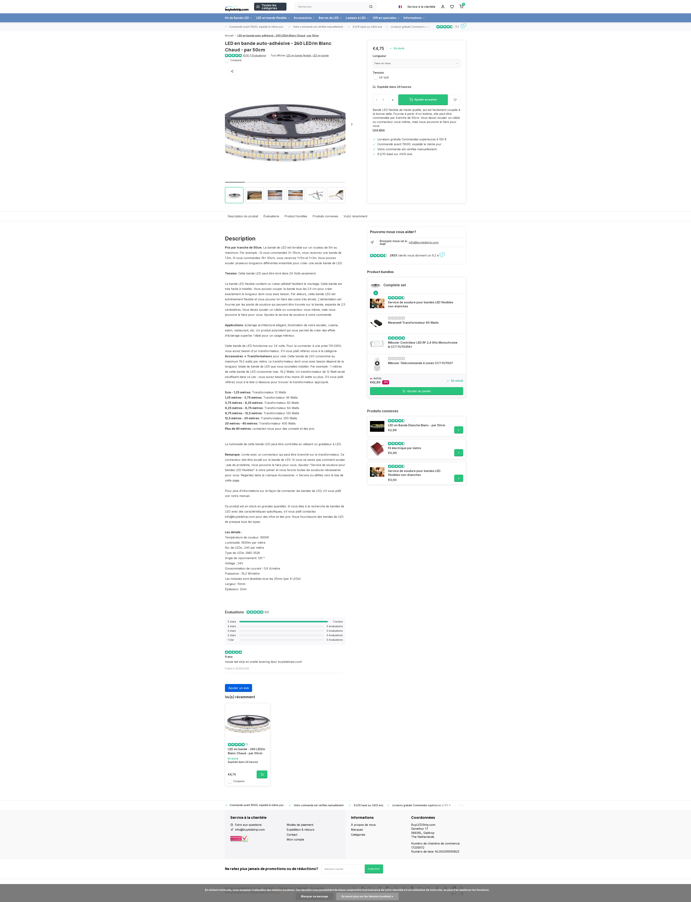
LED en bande (321, 55)
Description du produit (243, 216)
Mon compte (295, 839)
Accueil (229, 35)
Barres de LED (329, 18)
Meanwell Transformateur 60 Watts (413, 322)
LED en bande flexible (271, 18)
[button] (351, 124)
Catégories (358, 834)
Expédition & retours (300, 829)
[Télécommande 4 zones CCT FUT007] (377, 364)
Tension (378, 72)
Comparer (236, 60)
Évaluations (271, 216)
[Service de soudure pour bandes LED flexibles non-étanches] (377, 303)
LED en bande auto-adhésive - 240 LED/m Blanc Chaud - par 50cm (278, 35)
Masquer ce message (314, 896)
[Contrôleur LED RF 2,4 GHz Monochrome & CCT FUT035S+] (377, 343)
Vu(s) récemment (355, 216)
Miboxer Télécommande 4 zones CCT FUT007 (420, 363)
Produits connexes (325, 216)
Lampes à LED (356, 18)
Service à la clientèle (421, 6)
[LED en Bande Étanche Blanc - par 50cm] (377, 426)
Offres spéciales (384, 18)
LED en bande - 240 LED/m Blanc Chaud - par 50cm (246, 751)
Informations (412, 18)
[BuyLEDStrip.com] (237, 6)
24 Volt (384, 77)
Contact (292, 834)
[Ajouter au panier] (262, 774)
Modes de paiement (300, 825)
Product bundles (295, 216)
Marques (357, 829)
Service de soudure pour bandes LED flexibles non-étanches (420, 304)
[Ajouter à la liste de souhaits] (264, 708)
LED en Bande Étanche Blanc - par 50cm (416, 425)
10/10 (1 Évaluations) (254, 55)
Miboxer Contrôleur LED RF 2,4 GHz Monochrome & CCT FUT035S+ (422, 344)
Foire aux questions (248, 825)
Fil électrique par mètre (404, 448)
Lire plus (379, 130)
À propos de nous (363, 825)
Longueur (379, 56)
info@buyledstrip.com (424, 242)
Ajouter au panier (419, 391)
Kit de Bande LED (237, 18)
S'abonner (374, 868)
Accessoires (303, 18)
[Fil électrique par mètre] (377, 449)
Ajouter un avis (238, 688)
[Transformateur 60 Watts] (377, 323)
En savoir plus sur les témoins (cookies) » (367, 896)
